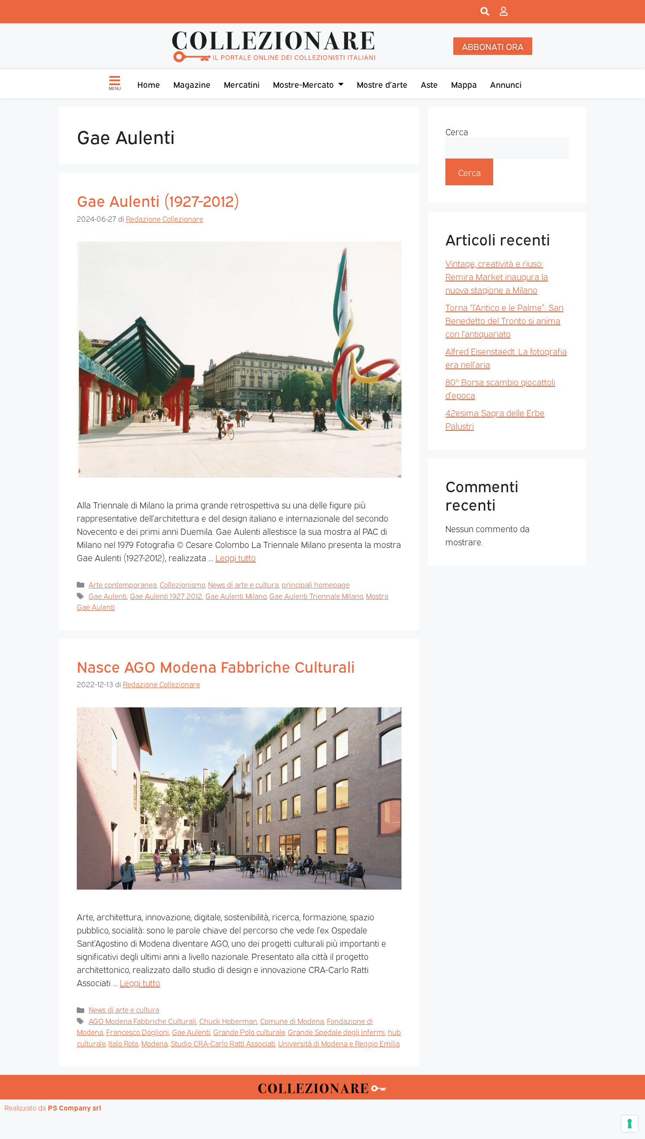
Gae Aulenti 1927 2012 (166, 596)
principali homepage (316, 584)
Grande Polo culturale (249, 1032)
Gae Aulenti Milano (235, 596)
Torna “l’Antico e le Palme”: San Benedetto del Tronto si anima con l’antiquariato (504, 320)
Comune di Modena (292, 1021)
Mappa (464, 84)
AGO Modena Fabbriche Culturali (142, 1021)
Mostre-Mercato (303, 84)
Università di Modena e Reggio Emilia (339, 1043)
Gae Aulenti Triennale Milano (316, 596)
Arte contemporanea (123, 584)
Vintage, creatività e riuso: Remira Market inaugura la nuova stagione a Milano (496, 276)
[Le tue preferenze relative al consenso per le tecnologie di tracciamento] (629, 1123)
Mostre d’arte (382, 84)
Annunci (506, 84)
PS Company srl (74, 1107)
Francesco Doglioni (137, 1032)
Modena (154, 1043)
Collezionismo (182, 584)
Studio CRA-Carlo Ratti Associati (223, 1043)
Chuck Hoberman (228, 1021)
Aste (429, 84)
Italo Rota (123, 1043)
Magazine (192, 84)
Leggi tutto (235, 557)
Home (148, 84)
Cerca (456, 131)
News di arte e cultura (243, 584)
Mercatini (242, 84)
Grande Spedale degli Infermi (336, 1032)
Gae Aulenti (108, 596)
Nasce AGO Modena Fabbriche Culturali (216, 665)
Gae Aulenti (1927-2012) (158, 199)
